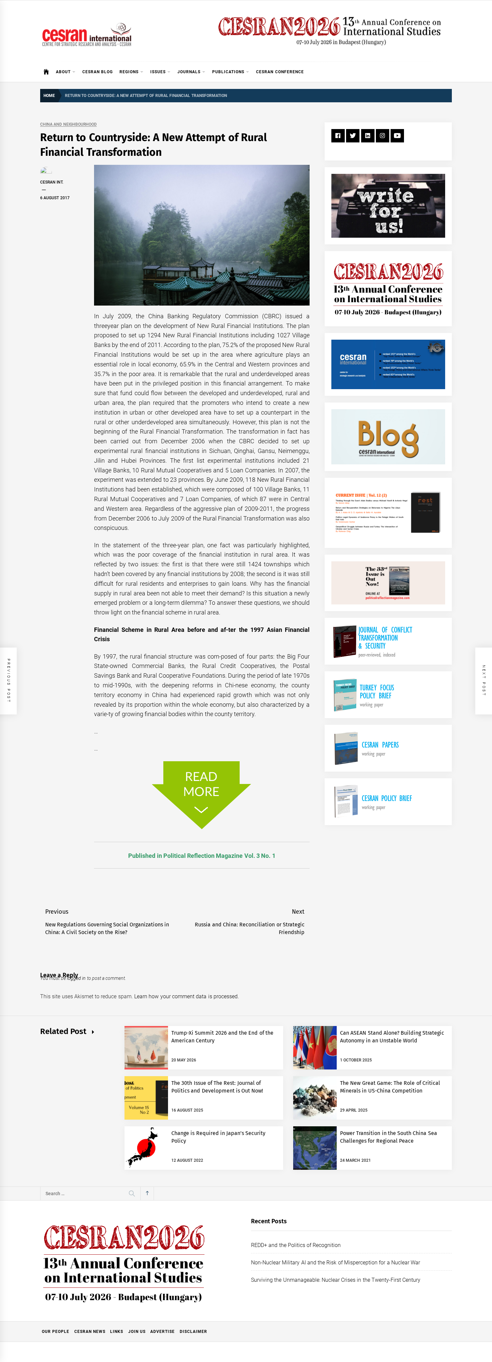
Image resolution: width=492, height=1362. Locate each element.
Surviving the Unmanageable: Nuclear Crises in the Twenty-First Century (335, 1280)
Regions (129, 72)
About (63, 72)
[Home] (46, 72)
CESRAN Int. (51, 182)
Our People (55, 1331)
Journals (188, 72)
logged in (76, 978)
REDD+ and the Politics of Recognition (296, 1245)
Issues (158, 72)
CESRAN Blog (97, 72)
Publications (228, 72)
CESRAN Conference (280, 72)
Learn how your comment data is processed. (186, 996)
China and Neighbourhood (68, 124)
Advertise (162, 1331)
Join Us (137, 1331)
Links (116, 1331)
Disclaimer (193, 1331)
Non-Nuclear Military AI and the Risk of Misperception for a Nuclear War (335, 1262)
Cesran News (89, 1331)
